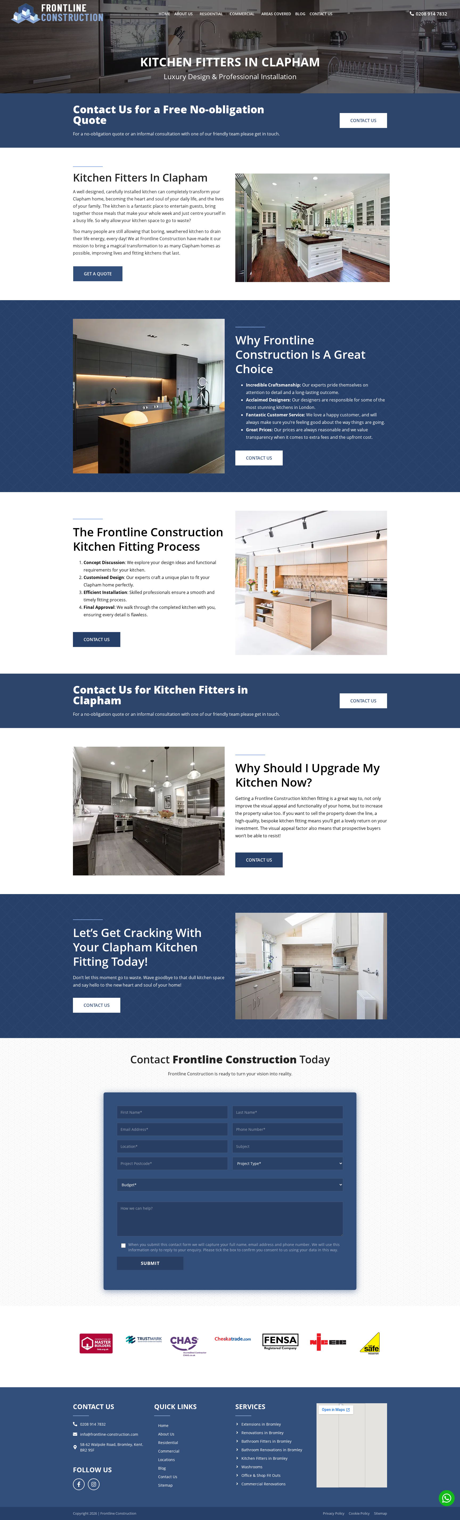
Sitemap (165, 1485)
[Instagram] (94, 1484)
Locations (166, 1459)
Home (164, 13)
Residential (211, 13)
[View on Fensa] (280, 1342)
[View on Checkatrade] (232, 1338)
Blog (300, 13)
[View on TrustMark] (143, 1339)
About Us (183, 13)
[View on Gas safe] (369, 1343)
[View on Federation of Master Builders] (96, 1343)
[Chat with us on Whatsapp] (446, 1499)
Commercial (242, 13)
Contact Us (321, 13)
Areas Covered (276, 13)
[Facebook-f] (79, 1484)
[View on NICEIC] (328, 1342)
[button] (185, 13)
